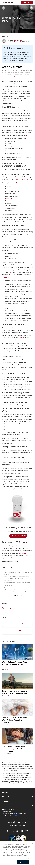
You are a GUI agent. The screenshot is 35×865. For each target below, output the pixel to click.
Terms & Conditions (8, 809)
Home (3, 35)
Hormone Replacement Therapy (16, 35)
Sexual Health (17, 631)
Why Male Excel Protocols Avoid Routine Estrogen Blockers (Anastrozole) (14, 664)
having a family (6, 277)
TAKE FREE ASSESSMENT (18, 536)
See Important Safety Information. (19, 783)
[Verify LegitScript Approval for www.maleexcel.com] (12, 835)
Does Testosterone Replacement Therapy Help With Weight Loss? (15, 692)
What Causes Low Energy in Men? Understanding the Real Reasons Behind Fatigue (15, 748)
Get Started (27, 2)
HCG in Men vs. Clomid (17, 74)
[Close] (32, 843)
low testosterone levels (23, 179)
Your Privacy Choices (8, 816)
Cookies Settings (10, 862)
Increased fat (9, 198)
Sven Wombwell (18, 40)
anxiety (22, 337)
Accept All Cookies (23, 862)
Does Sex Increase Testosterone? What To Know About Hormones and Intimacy (16, 719)
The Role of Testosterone (20, 70)
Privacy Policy (6, 811)
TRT (26, 555)
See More (17, 77)
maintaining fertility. (24, 553)
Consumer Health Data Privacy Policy (14, 813)
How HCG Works (6, 70)
